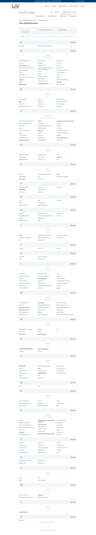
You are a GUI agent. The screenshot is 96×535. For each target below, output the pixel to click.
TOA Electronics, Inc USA (62, 447)
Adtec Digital (22, 74)
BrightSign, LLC (41, 103)
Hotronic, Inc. (60, 213)
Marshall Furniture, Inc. (24, 309)
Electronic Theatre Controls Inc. (45, 174)
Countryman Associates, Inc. (63, 132)
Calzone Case (22, 125)
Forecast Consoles (42, 189)
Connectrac (59, 128)
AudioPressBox (41, 78)
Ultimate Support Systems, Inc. (25, 460)
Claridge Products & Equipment (45, 125)
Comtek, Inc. (59, 125)
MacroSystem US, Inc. (23, 302)
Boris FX (40, 99)
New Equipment (72, 16)
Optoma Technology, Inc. (43, 348)
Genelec (21, 202)
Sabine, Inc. (21, 420)
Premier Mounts (60, 366)
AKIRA (20, 82)
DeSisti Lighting (22, 157)
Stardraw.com (60, 425)
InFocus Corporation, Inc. (62, 235)
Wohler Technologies (42, 497)
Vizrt (39, 477)
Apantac (40, 71)
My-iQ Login (67, 11)
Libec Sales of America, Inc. (44, 276)
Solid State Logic (41, 431)
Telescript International (43, 447)
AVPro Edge (59, 82)
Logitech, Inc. (60, 276)
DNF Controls (41, 157)
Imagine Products (42, 240)
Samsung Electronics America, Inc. (26, 427)
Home (20, 20)
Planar (39, 368)
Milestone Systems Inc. (43, 314)
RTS (57, 405)
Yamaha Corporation (23, 512)
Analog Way (40, 63)
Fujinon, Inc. (59, 187)
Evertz (58, 174)
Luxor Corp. (59, 285)
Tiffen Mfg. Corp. (60, 445)
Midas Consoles (41, 309)
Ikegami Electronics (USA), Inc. (44, 235)
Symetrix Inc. (59, 434)
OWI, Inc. (40, 351)
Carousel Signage (23, 135)
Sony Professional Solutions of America (46, 433)
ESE (39, 176)
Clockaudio (40, 135)
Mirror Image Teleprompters (63, 307)
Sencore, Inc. (22, 429)
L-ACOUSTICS (22, 273)
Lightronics (40, 280)
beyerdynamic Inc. (23, 99)
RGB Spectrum (41, 403)
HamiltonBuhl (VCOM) (24, 215)
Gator (20, 200)
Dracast (58, 154)
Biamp (20, 101)
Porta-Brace (40, 377)
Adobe (20, 72)
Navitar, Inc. (21, 331)
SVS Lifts (58, 429)
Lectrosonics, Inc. (23, 285)
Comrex (58, 123)
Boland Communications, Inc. (25, 106)
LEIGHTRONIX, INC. (23, 288)
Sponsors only (26, 31)
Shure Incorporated (42, 424)
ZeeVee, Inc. (22, 520)
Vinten (20, 477)
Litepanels (40, 288)
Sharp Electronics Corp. (24, 434)
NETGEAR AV (22, 334)
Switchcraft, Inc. (60, 432)
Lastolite (21, 278)
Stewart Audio (60, 427)
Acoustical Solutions (23, 70)
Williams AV (40, 495)
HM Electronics (41, 218)
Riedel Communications (43, 405)
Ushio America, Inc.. (42, 460)
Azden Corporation (61, 84)
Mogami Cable (60, 309)
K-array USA (21, 256)
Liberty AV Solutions (42, 278)
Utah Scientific (41, 463)
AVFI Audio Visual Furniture (63, 70)
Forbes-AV (40, 187)
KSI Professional (41, 259)
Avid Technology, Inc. (61, 72)
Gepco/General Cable (24, 205)
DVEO (58, 159)
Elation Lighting (22, 176)
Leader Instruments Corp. (24, 283)
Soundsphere (59, 422)
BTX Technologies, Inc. (62, 101)
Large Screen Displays (24, 276)
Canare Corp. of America (24, 130)
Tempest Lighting (42, 452)
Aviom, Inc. (59, 74)
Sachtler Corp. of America (24, 422)
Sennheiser (21, 432)
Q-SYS (20, 386)
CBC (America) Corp (23, 137)
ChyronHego (41, 123)
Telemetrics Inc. (41, 445)
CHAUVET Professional (24, 140)
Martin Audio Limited (23, 312)
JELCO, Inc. (40, 248)
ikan (20, 240)
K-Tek (20, 259)
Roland (58, 400)
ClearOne (40, 132)
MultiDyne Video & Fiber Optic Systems (65, 314)
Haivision (21, 213)
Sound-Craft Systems (61, 420)
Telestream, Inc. (41, 450)
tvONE (58, 452)
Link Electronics (41, 283)
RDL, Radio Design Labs (24, 403)
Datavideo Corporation (24, 154)
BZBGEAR (59, 106)
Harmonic (21, 218)
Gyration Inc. (59, 200)
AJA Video (21, 79)
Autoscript (59, 63)
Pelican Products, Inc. (23, 370)
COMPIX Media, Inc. (42, 140)
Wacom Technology (23, 495)
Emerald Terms (41, 522)
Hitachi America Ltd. (42, 213)
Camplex (21, 128)
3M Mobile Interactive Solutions (45, 45)
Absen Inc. (21, 63)
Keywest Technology (42, 256)
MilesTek (40, 312)
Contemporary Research (62, 130)
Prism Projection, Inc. (61, 368)
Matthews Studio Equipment (44, 305)
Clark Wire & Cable (42, 128)
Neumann (40, 329)
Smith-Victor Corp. (42, 428)
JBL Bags (21, 248)
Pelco (20, 368)
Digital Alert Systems (23, 159)
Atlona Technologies (42, 76)
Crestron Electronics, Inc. (62, 137)
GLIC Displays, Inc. (42, 202)
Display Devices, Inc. (42, 154)
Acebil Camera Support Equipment (26, 67)
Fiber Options (22, 192)
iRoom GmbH (59, 237)
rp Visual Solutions (61, 403)
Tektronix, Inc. (41, 442)
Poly (39, 375)
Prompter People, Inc (61, 373)
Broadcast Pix (41, 106)
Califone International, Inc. (25, 123)
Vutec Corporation (42, 480)
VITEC (20, 480)
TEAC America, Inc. (23, 447)
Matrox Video (41, 302)
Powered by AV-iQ (51, 522)
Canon (20, 132)
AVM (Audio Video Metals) (62, 79)
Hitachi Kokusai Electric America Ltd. (46, 215)
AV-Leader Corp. (60, 67)
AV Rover (59, 65)
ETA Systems (41, 179)
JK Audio (58, 248)
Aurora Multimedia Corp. (43, 83)
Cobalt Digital (41, 137)
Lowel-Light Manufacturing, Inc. (64, 280)
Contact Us (56, 11)
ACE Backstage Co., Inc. (24, 65)
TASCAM (21, 442)
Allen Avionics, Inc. (42, 60)
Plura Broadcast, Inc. (42, 370)
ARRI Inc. (40, 74)
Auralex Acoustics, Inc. (43, 81)
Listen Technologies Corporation (45, 285)
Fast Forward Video (23, 187)
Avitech (58, 77)
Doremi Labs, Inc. (41, 159)
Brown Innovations (61, 99)
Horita (39, 220)
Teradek (58, 442)
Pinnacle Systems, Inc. (24, 377)
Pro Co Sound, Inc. (60, 370)
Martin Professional (23, 314)
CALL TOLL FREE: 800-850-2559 (80, 1)
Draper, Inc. (59, 157)
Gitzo (39, 200)
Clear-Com (40, 130)
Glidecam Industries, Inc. (43, 205)
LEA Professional (23, 280)
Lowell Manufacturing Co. (62, 283)
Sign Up (74, 11)
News (52, 11)
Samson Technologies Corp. (25, 425)
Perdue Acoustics (23, 373)
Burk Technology (60, 103)
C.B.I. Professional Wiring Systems (26, 121)
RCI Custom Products (23, 400)
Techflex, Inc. (22, 450)
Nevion (39, 331)
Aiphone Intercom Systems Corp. (26, 77)
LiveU (58, 273)
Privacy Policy (46, 522)
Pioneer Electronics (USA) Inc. (44, 366)
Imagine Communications (43, 237)
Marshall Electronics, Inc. (24, 307)
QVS (39, 386)
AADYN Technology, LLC (24, 60)
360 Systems (22, 45)
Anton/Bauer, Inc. (42, 65)
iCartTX (21, 235)
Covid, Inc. (59, 135)
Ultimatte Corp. (22, 463)
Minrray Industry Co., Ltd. (62, 305)
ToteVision (59, 450)
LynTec (58, 288)
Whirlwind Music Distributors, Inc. (26, 497)
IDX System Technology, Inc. (25, 237)
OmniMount (21, 351)
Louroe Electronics (61, 278)
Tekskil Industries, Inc (23, 452)
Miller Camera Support (61, 302)
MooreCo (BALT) (60, 312)
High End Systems (23, 220)
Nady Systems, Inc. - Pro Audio (25, 329)
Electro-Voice (22, 179)
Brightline (40, 101)
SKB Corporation (41, 426)
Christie (39, 121)
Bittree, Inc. (21, 103)
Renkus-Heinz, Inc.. (23, 405)
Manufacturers (63, 16)
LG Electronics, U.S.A (42, 273)
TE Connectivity (22, 445)
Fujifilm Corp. (41, 192)
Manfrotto (21, 305)
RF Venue (40, 400)
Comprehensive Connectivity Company (65, 121)
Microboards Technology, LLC (44, 307)
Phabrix (20, 375)
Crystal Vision (60, 140)
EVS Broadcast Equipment (62, 176)
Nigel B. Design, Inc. (42, 334)
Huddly (58, 215)
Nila (57, 329)
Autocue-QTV (60, 60)
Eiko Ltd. (21, 174)
